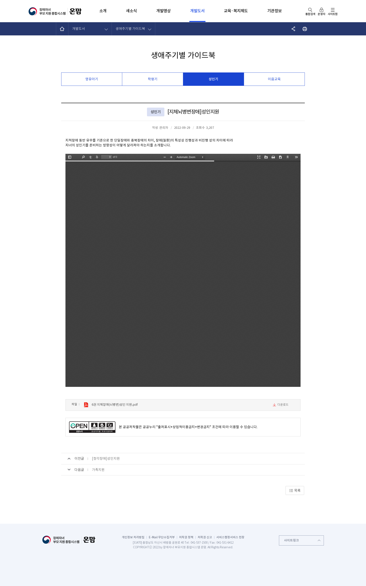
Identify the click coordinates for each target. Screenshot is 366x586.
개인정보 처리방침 (133, 537)
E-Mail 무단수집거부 (162, 537)
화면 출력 (304, 28)
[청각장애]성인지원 (106, 459)
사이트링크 (291, 540)
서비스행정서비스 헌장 (230, 537)
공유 (293, 28)
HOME (62, 28)
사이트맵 (333, 14)
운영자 (321, 14)
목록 (297, 490)
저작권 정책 (186, 537)
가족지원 (98, 470)
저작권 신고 (205, 537)
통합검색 (310, 14)
